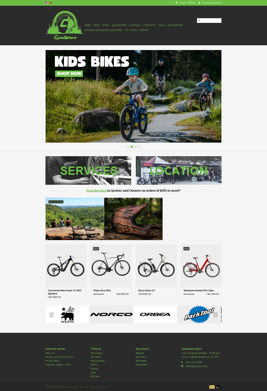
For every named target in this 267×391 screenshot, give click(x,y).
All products (97, 353)
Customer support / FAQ (57, 364)
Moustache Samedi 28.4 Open (199, 290)
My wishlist (141, 364)
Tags (93, 372)
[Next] (215, 97)
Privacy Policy (52, 360)
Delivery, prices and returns (59, 357)
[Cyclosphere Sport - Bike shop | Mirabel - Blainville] (64, 25)
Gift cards (131, 30)
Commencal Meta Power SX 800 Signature (64, 292)
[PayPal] (211, 387)
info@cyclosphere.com (196, 366)
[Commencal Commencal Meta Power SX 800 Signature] (65, 266)
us (46, 3)
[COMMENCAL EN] (133, 96)
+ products (149, 25)
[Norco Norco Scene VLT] (156, 266)
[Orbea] (111, 314)
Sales (161, 25)
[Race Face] (199, 314)
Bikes (96, 25)
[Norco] (67, 314)
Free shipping (96, 190)
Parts (105, 25)
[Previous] (51, 97)
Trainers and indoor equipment (103, 30)
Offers (94, 364)
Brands (144, 30)
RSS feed (95, 376)
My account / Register (212, 3)
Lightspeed (105, 387)
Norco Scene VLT (146, 290)
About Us (50, 353)
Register (140, 353)
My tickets (141, 360)
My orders (141, 357)
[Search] (199, 20)
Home (87, 25)
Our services (175, 25)
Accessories (119, 25)
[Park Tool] (155, 314)
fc (50, 3)
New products (97, 360)
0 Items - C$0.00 (187, 3)
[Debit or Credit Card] (218, 387)
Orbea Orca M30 (102, 290)
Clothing (134, 25)
